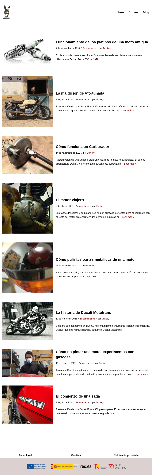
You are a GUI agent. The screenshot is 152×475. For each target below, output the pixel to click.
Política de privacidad (126, 455)
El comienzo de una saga (78, 396)
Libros (120, 12)
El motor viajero (70, 200)
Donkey (107, 48)
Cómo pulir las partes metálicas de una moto (95, 259)
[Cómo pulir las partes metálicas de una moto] (27, 267)
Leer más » (128, 110)
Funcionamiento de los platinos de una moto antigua (102, 42)
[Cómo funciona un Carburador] (27, 155)
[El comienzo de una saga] (27, 405)
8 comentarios (89, 48)
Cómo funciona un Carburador (82, 147)
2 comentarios (82, 206)
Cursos (134, 12)
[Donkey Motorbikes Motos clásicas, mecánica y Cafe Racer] (6, 12)
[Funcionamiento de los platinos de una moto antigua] (27, 50)
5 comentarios (82, 402)
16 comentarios (87, 318)
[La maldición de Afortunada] (27, 101)
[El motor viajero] (27, 208)
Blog (146, 12)
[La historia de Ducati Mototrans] (27, 321)
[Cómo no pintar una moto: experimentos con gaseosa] (27, 363)
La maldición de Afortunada (80, 93)
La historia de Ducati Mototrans (83, 312)
